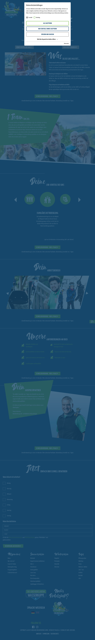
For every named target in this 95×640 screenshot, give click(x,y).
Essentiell (30, 17)
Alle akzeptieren (47, 23)
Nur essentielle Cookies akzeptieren (47, 29)
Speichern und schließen (47, 34)
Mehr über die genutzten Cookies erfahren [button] (46, 39)
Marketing (38, 17)
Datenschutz (66, 43)
